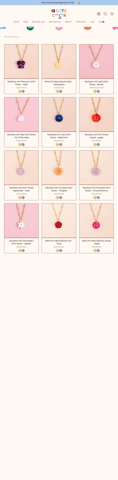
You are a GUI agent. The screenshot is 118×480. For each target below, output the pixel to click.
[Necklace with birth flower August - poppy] (96, 114)
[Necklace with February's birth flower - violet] (21, 61)
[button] (16, 22)
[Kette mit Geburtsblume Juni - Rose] (59, 221)
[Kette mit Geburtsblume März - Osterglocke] (59, 61)
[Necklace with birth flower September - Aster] (21, 168)
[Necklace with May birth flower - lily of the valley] (21, 114)
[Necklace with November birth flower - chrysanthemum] (96, 168)
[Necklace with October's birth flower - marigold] (59, 168)
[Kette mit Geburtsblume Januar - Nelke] (96, 221)
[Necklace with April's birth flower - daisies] (96, 61)
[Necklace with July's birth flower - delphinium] (59, 114)
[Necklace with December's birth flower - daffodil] (21, 221)
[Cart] (112, 13)
